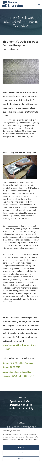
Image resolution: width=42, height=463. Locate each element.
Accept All (21, 447)
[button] (39, 4)
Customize (21, 453)
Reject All (21, 459)
